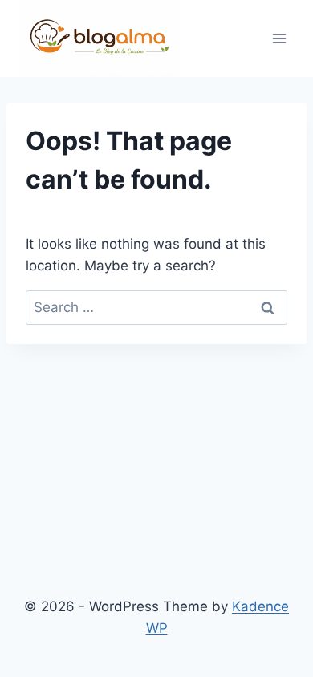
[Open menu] (279, 38)
